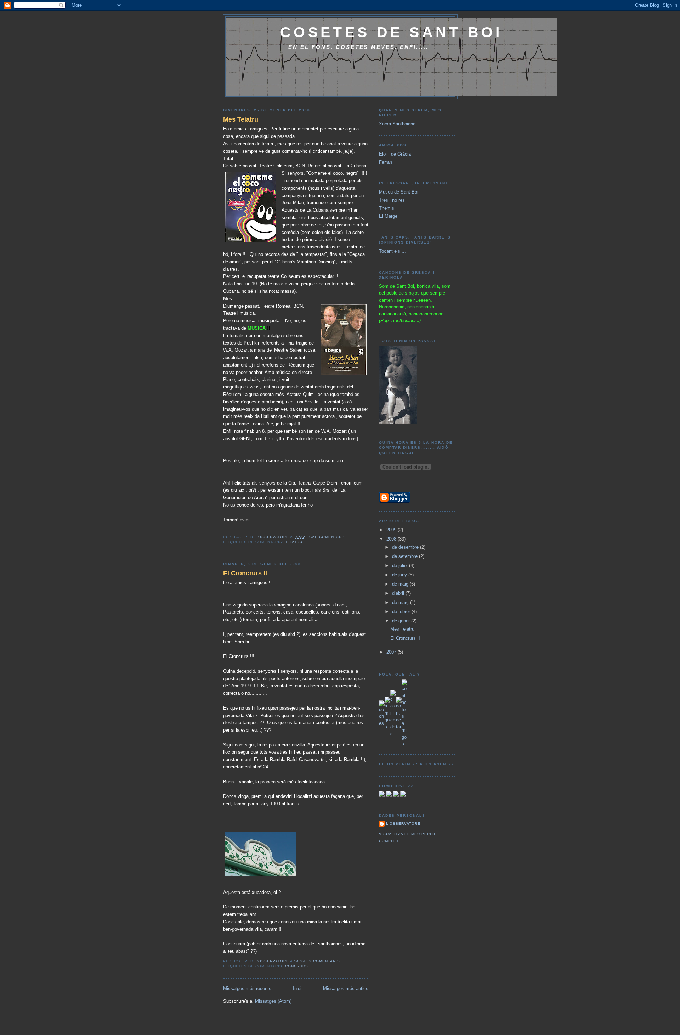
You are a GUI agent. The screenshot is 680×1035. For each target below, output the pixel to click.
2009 (392, 529)
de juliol (400, 565)
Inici (297, 988)
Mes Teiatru (240, 119)
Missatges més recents (247, 988)
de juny (400, 574)
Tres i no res (392, 200)
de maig (401, 584)
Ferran (385, 162)
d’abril (399, 593)
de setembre (405, 556)
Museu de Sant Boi (398, 192)
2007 (392, 652)
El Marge (388, 216)
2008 (392, 539)
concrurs (296, 966)
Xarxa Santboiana (397, 124)
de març (401, 602)
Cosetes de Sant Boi (391, 32)
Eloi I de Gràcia (395, 154)
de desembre (406, 547)
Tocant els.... (392, 251)
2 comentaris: (326, 961)
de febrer (402, 611)
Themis (386, 208)
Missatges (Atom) (273, 1001)
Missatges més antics (345, 988)
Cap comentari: (327, 537)
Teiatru (293, 542)
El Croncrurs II (245, 573)
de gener (401, 620)
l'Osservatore (403, 824)
